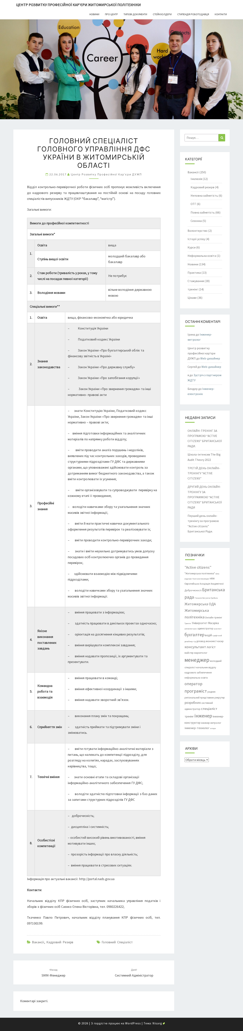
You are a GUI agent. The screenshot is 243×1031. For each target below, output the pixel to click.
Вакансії (38, 942)
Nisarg (157, 1023)
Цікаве (192, 298)
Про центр (111, 14)
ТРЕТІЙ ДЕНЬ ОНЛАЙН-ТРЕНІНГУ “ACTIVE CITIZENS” (204, 473)
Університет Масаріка (205, 623)
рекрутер (220, 697)
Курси (192, 247)
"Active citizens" (198, 567)
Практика (194, 272)
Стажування (196, 281)
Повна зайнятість (203, 212)
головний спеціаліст (117, 942)
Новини (94, 14)
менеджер (197, 659)
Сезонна (196, 221)
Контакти (221, 14)
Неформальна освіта (202, 256)
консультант (195, 646)
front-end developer (201, 579)
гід (194, 641)
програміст (196, 691)
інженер (203, 716)
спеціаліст (209, 708)
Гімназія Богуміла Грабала (206, 598)
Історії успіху (196, 239)
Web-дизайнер (210, 358)
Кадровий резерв (59, 942)
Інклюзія (196, 179)
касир (220, 641)
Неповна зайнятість (204, 195)
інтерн (213, 728)
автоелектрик (191, 628)
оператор (193, 683)
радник (211, 691)
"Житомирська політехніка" (200, 573)
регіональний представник (199, 697)
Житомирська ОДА (200, 604)
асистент (218, 628)
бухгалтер (194, 634)
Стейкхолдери (162, 14)
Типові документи (135, 14)
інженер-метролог (211, 722)
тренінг (193, 289)
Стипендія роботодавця (193, 14)
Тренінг (188, 623)
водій (208, 635)
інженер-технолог (197, 728)
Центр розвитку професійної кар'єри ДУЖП (106, 174)
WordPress (133, 1023)
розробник (193, 703)
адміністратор (205, 628)
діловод (200, 641)
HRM (212, 578)
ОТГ (193, 204)
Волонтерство (197, 231)
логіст (211, 647)
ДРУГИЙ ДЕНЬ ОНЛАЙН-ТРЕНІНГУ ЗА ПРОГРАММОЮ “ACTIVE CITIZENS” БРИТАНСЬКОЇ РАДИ (205, 497)
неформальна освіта (196, 677)
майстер (189, 652)
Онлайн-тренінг (213, 617)
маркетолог (200, 652)
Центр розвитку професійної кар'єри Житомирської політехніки (78, 4)
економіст (211, 641)
